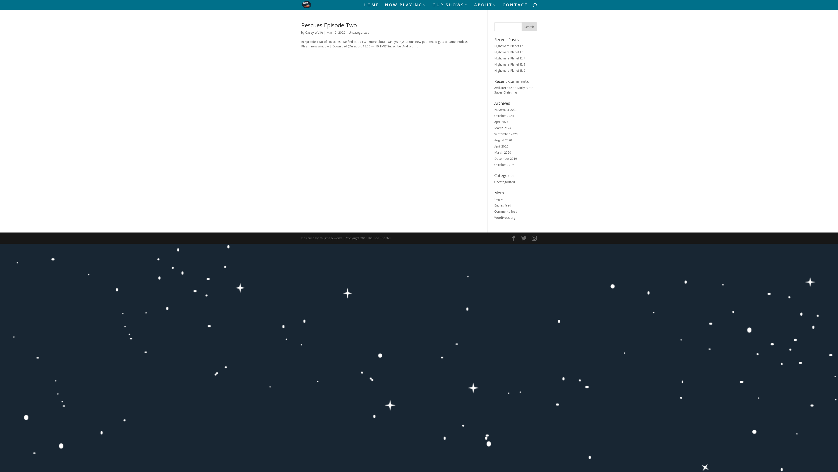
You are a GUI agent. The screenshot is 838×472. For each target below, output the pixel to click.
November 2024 (505, 110)
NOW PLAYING (403, 5)
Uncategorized (359, 32)
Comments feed (505, 211)
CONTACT (515, 5)
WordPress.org (504, 217)
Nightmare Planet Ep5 (509, 52)
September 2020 (506, 134)
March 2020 (502, 152)
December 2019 (505, 158)
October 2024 (504, 116)
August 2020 (503, 140)
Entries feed (502, 205)
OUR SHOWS (448, 5)
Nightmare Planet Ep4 (509, 58)
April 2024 (501, 122)
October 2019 (504, 165)
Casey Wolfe (314, 32)
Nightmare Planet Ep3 (509, 64)
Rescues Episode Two (329, 25)
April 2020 (501, 146)
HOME (371, 5)
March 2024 (502, 128)
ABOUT (483, 5)
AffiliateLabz (503, 88)
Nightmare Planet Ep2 (509, 70)
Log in (498, 199)
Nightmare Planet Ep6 (509, 46)
